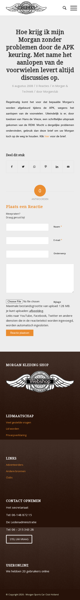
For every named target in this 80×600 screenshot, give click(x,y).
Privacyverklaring (16, 435)
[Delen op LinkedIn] (57, 167)
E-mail (58, 240)
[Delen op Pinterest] (45, 167)
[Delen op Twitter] (23, 167)
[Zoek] (62, 8)
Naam (58, 226)
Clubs (9, 477)
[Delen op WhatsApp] (34, 167)
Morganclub (50, 91)
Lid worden (12, 428)
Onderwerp (60, 253)
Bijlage (57, 301)
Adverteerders (14, 464)
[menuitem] (62, 8)
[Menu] (71, 8)
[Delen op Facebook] (11, 167)
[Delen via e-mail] (68, 167)
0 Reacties (42, 86)
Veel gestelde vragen (18, 422)
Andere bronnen (16, 471)
